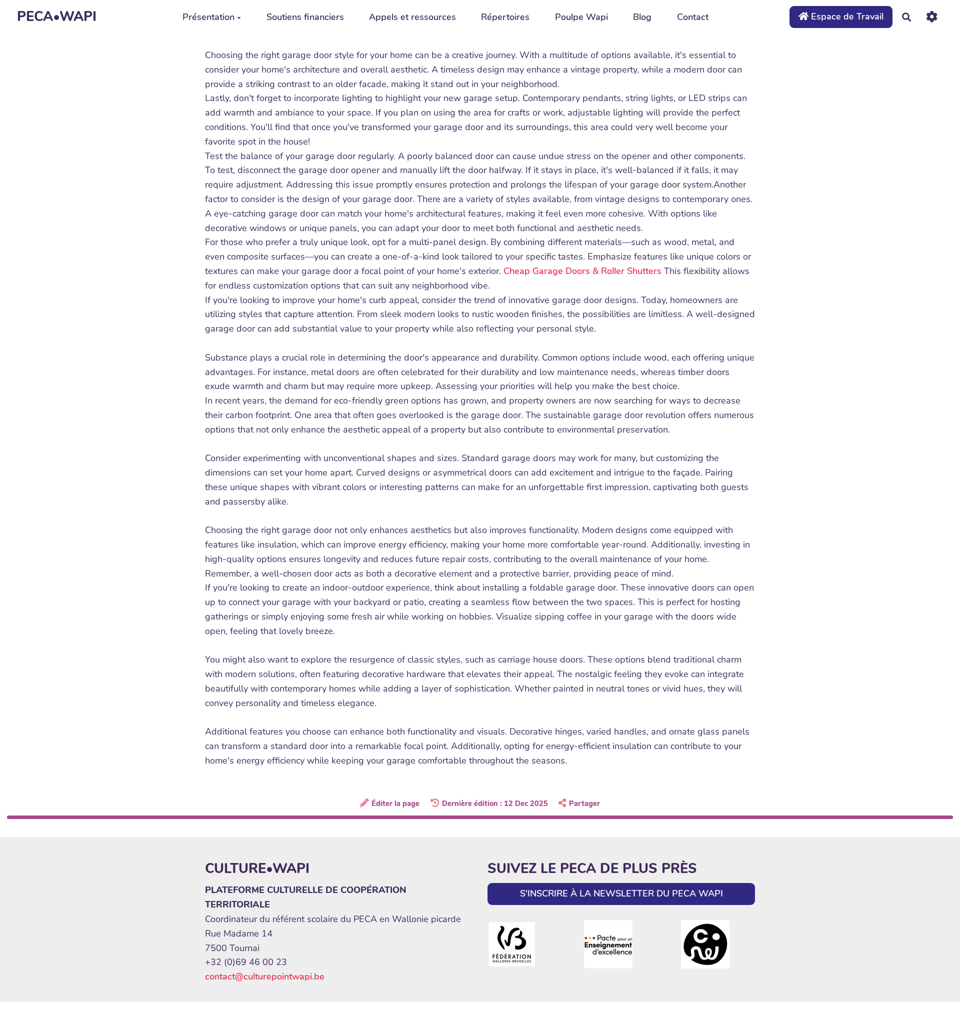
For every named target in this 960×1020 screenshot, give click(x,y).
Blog (642, 17)
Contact (692, 17)
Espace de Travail (846, 16)
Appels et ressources (412, 17)
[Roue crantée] (931, 16)
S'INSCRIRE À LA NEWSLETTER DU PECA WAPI (621, 894)
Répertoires (505, 17)
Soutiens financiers (305, 17)
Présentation (208, 17)
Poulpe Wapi (581, 17)
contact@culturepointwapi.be (264, 976)
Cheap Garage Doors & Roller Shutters (583, 271)
